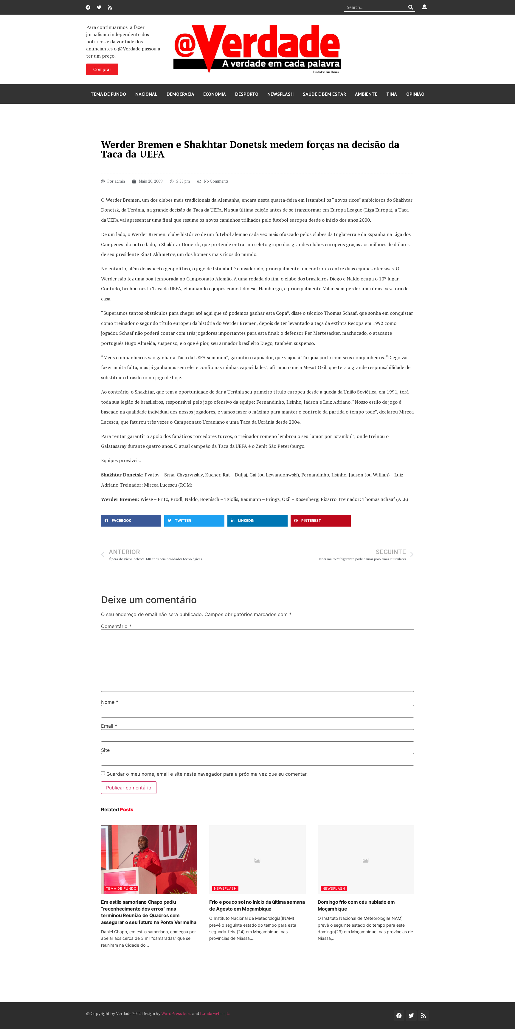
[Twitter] (99, 7)
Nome (109, 702)
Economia (214, 94)
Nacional (146, 94)
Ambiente (366, 94)
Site (105, 750)
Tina (391, 94)
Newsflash (280, 94)
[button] (131, 521)
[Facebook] (88, 7)
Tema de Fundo (108, 94)
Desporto (246, 94)
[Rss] (110, 7)
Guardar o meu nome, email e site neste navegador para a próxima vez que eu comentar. (207, 774)
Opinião (415, 94)
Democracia (180, 94)
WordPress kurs (176, 1013)
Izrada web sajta (215, 1013)
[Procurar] (411, 7)
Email (109, 725)
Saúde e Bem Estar (324, 94)
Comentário (116, 626)
